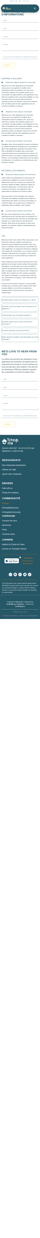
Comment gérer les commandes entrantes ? (17, 315)
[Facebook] (15, 574)
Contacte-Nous (8, 534)
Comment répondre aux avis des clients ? (16, 330)
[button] (20, 300)
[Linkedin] (25, 574)
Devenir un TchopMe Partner (14, 549)
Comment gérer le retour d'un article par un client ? (19, 300)
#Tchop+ (5, 503)
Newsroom (6, 525)
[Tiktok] (29, 574)
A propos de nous (9, 521)
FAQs (4, 529)
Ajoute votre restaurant (11, 474)
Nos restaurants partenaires (14, 465)
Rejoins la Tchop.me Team (13, 544)
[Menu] (35, 8)
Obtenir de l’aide (9, 470)
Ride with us (7, 488)
